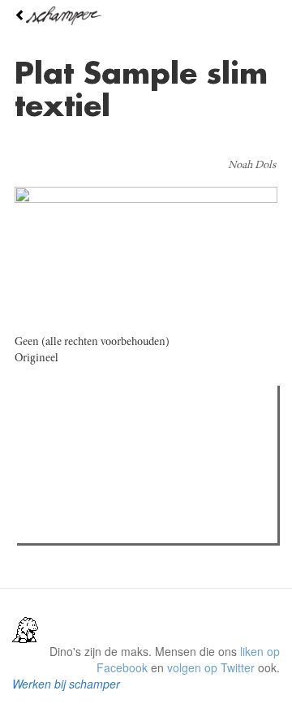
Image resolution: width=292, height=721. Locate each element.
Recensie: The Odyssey (110, 468)
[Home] (146, 15)
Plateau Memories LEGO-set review (141, 526)
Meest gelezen (72, 434)
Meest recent (163, 434)
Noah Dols (252, 165)
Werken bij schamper (66, 684)
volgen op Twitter (211, 667)
